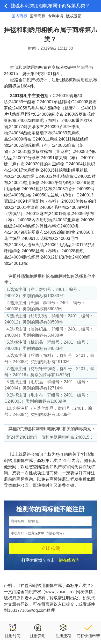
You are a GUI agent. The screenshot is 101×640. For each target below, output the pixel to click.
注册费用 (38, 636)
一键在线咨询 (67, 560)
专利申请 (55, 16)
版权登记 (74, 16)
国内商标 (19, 16)
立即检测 (51, 548)
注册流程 (63, 636)
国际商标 (37, 16)
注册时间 (12, 636)
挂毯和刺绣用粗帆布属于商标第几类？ (50, 5)
